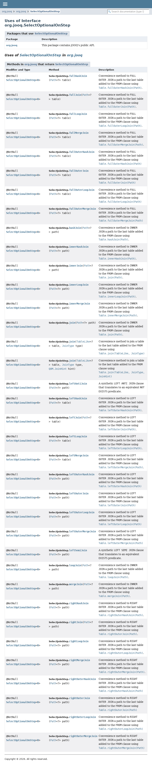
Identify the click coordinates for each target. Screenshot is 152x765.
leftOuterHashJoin (81, 474)
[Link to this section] (85, 55)
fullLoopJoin (78, 113)
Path (53, 80)
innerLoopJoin (78, 284)
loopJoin (75, 565)
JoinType (68, 345)
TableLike (83, 341)
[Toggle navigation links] (5, 4)
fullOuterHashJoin (81, 151)
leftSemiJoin (78, 550)
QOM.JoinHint (58, 368)
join (72, 322)
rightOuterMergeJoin (83, 736)
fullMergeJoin (78, 132)
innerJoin (75, 265)
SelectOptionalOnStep (45, 11)
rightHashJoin (78, 603)
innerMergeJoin (79, 303)
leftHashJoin (78, 398)
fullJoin (75, 94)
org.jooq (7, 11)
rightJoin (75, 622)
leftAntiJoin (78, 383)
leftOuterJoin (78, 493)
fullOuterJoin (78, 170)
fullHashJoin (78, 75)
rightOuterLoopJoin (82, 717)
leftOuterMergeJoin (82, 531)
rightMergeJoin (79, 660)
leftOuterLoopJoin (81, 512)
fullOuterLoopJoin (81, 189)
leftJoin (75, 417)
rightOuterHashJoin (82, 679)
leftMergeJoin (78, 455)
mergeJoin (75, 584)
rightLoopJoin (78, 641)
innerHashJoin (78, 246)
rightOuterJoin (79, 698)
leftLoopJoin (78, 436)
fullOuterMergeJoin (82, 208)
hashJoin (75, 227)
